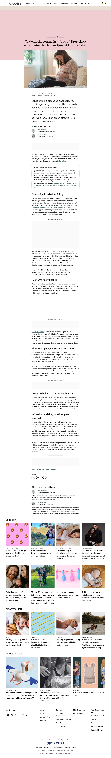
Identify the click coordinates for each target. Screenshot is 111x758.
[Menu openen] (5, 3)
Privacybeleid (47, 747)
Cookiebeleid (38, 747)
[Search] (106, 3)
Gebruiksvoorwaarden (70, 747)
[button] (57, 747)
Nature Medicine (42, 469)
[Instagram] (15, 715)
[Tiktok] (27, 715)
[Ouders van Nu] (15, 3)
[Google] (7, 715)
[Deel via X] (46, 477)
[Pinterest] (23, 715)
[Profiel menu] (102, 3)
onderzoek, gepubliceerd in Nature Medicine (48, 207)
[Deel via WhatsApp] (37, 477)
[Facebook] (11, 715)
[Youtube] (19, 715)
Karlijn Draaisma (38, 332)
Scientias (62, 161)
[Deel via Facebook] (42, 477)
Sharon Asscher (41, 352)
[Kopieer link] (33, 477)
